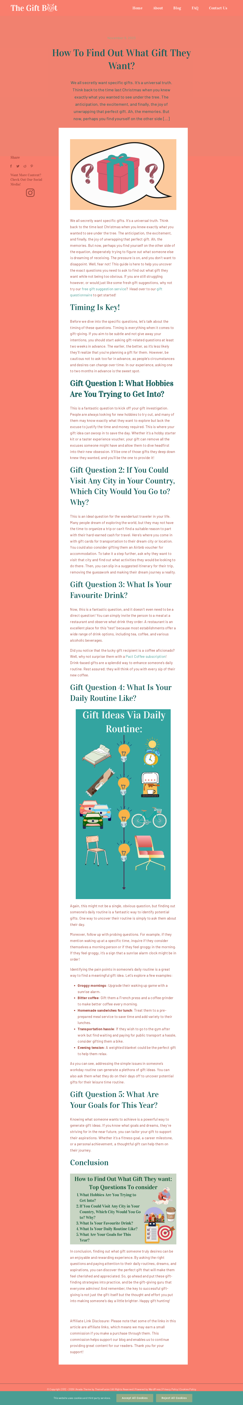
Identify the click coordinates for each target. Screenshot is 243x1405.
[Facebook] (11, 166)
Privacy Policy (170, 1389)
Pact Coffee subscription (146, 656)
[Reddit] (24, 166)
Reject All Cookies (174, 1397)
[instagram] (30, 193)
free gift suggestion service (104, 289)
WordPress (155, 1389)
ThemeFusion (102, 1389)
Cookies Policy (188, 1389)
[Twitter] (17, 166)
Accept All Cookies (135, 1397)
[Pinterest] (31, 166)
